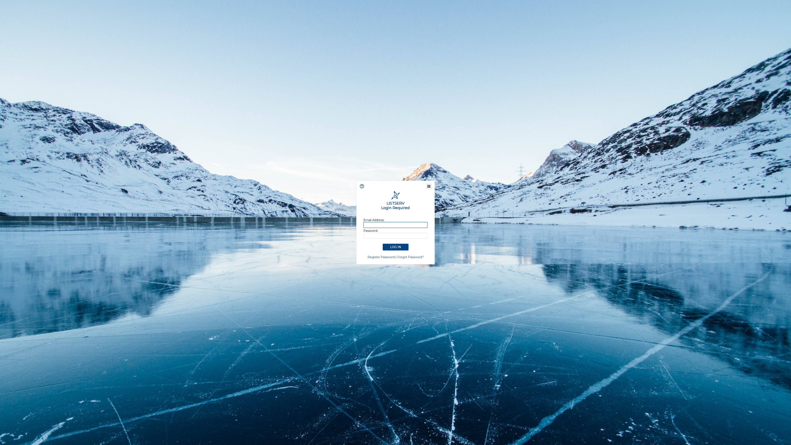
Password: (370, 231)
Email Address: (373, 220)
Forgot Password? (410, 257)
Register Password (381, 257)
